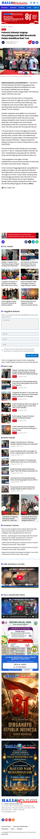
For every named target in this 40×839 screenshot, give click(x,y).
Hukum (4, 29)
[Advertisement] (20, 211)
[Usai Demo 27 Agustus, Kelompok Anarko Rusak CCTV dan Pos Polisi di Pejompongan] (10, 504)
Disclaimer (5, 829)
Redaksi (19, 829)
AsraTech (4, 834)
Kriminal (5, 512)
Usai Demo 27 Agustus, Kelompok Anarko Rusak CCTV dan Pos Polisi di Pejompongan (10, 518)
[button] (31, 3)
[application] (20, 608)
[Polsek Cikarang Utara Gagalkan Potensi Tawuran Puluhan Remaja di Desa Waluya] (30, 294)
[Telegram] (33, 241)
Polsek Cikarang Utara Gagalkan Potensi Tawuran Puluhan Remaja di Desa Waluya (29, 303)
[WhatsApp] (37, 241)
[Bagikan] (37, 42)
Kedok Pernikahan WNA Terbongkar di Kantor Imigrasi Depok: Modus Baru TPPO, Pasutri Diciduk (29, 283)
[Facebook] (26, 241)
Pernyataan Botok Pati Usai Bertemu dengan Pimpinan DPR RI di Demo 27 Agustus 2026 (22, 488)
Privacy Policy (6, 826)
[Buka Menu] (34, 3)
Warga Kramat (6, 552)
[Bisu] (33, 617)
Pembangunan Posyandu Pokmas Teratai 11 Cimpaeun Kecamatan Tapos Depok (19, 544)
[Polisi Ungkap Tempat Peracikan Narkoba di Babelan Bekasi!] (10, 294)
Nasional (24, 512)
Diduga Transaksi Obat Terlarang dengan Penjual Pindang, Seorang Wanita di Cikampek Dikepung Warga (10, 264)
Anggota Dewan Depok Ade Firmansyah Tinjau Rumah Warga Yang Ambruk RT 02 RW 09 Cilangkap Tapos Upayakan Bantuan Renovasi (19, 531)
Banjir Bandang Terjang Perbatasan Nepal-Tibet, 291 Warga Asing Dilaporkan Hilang (24, 470)
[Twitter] (29, 241)
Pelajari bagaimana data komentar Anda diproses (22, 362)
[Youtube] (9, 819)
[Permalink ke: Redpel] (3, 42)
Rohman (4, 529)
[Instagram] (6, 819)
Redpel (7, 41)
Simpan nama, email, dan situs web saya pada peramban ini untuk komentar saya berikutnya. (19, 350)
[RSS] (13, 819)
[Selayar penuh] (36, 617)
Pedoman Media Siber (20, 826)
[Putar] (4, 617)
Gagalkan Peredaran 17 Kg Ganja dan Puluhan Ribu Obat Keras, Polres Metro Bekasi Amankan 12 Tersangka (10, 283)
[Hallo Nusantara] (14, 3)
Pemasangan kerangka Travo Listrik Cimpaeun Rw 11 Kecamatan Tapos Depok (19, 553)
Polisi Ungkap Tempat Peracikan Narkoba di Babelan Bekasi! (8, 303)
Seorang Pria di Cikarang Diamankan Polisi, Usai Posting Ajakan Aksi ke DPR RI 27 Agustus (29, 264)
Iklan (12, 829)
